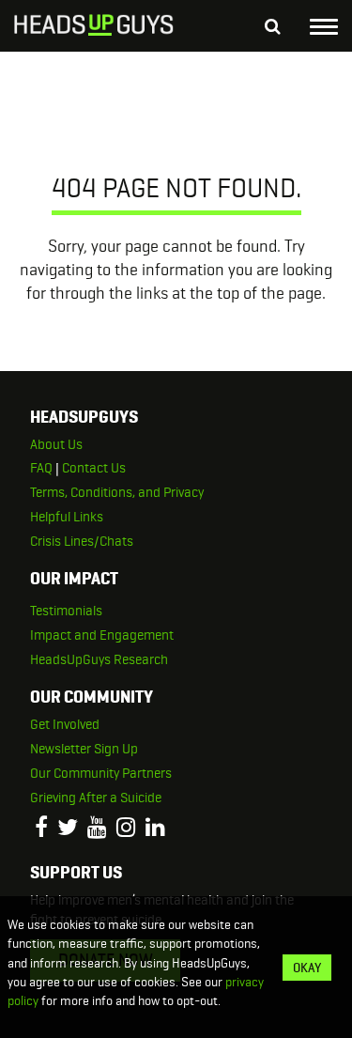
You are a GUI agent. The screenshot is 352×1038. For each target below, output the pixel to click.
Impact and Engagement (102, 635)
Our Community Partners (101, 773)
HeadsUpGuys (94, 28)
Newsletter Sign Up (84, 748)
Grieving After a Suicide (95, 797)
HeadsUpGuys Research (99, 659)
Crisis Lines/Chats (81, 541)
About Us (56, 444)
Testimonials (66, 610)
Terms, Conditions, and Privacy (117, 492)
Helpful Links (66, 516)
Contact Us (94, 467)
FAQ (41, 467)
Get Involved (64, 724)
